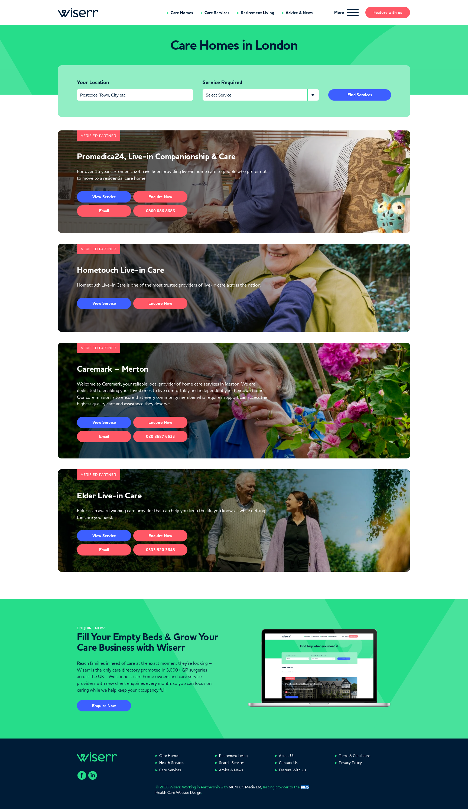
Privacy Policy (350, 762)
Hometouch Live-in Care (120, 270)
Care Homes (182, 12)
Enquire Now (104, 705)
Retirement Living (257, 12)
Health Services (171, 762)
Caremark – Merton (112, 369)
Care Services (216, 12)
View (104, 197)
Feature (387, 12)
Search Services (232, 762)
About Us (286, 755)
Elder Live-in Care (109, 495)
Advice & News (299, 12)
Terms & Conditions (354, 755)
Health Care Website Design (178, 792)
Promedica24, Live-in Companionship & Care (156, 156)
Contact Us (288, 762)
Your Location (93, 82)
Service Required (222, 82)
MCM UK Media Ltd (245, 787)
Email (104, 211)
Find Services (359, 95)
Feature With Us (292, 770)
